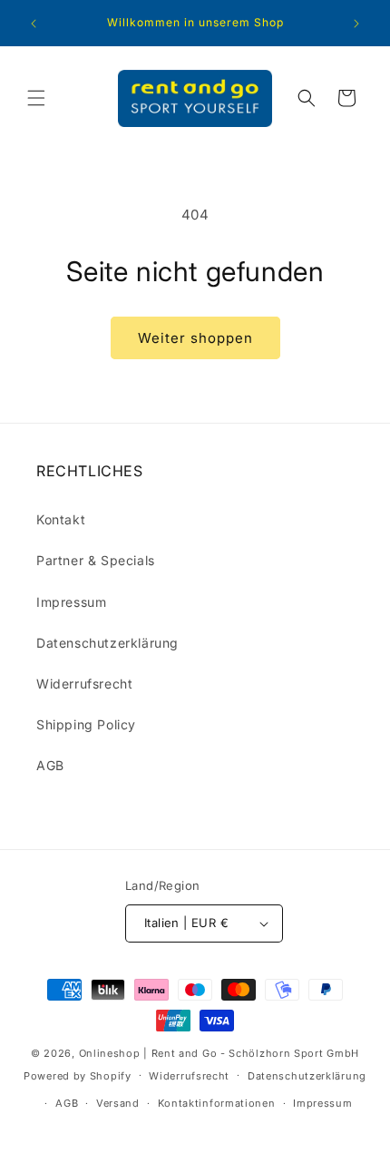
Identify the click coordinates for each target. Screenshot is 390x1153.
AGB (50, 765)
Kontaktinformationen (217, 1103)
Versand (118, 1103)
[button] (36, 98)
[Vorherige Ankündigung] (34, 24)
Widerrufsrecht (84, 683)
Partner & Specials (95, 560)
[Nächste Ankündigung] (356, 24)
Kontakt (60, 519)
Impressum (71, 602)
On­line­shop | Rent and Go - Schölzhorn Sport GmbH (219, 1053)
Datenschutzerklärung (107, 642)
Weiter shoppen (195, 338)
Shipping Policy (86, 724)
